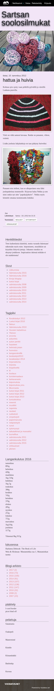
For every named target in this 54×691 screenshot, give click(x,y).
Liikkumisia (14, 270)
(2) (13, 570)
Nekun (12, 324)
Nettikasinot (17, 3)
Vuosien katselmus (17, 330)
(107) (14, 581)
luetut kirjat (14, 281)
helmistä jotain (15, 347)
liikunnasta (14, 388)
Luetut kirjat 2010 (17, 321)
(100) (14, 576)
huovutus (13, 350)
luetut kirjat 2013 (16, 396)
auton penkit (14, 341)
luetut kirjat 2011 (16, 391)
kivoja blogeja (15, 278)
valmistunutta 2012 (17, 296)
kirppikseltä (14, 367)
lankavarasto (15, 379)
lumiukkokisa (15, 399)
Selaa (28, 3)
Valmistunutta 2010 (17, 327)
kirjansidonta (15, 362)
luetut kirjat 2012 (16, 394)
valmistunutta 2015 (17, 443)
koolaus (12, 373)
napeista (13, 408)
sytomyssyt (31, 220)
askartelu (13, 339)
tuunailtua (13, 434)
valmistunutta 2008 (17, 284)
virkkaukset (11, 224)
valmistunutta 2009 (17, 287)
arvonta (12, 336)
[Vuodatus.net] (12, 684)
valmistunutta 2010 (17, 290)
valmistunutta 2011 (17, 293)
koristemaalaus (16, 376)
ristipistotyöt (14, 423)
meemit (12, 402)
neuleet (19, 220)
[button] (23, 3)
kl (10, 370)
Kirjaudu (47, 3)
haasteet (13, 344)
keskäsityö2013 (16, 356)
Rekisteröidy (37, 3)
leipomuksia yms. (17, 385)
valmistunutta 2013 (17, 299)
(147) (14, 587)
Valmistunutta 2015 (17, 273)
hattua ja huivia (18, 80)
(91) (13, 578)
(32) (13, 590)
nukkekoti (13, 414)
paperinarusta (15, 420)
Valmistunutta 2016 (17, 276)
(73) (13, 573)
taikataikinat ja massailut (20, 431)
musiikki (12, 405)
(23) (13, 596)
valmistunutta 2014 (17, 302)
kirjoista (12, 365)
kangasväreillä (15, 353)
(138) (14, 584)
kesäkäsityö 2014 (17, 359)
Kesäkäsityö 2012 (17, 318)
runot (11, 425)
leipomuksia (14, 382)
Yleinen (12, 333)
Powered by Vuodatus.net (41, 687)
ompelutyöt (14, 417)
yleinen (12, 449)
